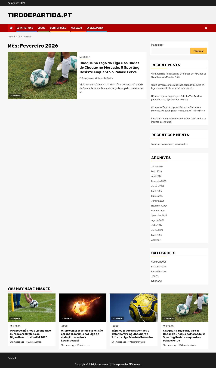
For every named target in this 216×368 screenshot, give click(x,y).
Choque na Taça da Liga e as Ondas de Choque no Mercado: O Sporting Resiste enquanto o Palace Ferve (109, 67)
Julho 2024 (156, 225)
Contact (12, 358)
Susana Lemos (34, 342)
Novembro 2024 (159, 205)
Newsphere (118, 364)
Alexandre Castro (105, 78)
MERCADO (76, 28)
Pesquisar (157, 44)
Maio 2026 (156, 171)
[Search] (206, 28)
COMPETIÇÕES (58, 28)
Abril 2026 (156, 176)
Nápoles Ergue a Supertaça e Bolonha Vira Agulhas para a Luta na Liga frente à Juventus (132, 334)
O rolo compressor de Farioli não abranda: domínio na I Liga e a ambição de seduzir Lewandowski (82, 335)
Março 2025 (157, 196)
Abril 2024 (156, 240)
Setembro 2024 (159, 215)
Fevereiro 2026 (158, 181)
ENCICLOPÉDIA (94, 28)
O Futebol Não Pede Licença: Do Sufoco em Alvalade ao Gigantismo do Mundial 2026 (30, 334)
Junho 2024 (157, 230)
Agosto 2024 (157, 220)
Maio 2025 (156, 191)
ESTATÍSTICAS (24, 28)
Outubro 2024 (158, 210)
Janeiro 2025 (157, 201)
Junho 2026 (157, 166)
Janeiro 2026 (157, 186)
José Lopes (84, 345)
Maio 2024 (156, 235)
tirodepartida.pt (40, 15)
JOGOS (41, 28)
